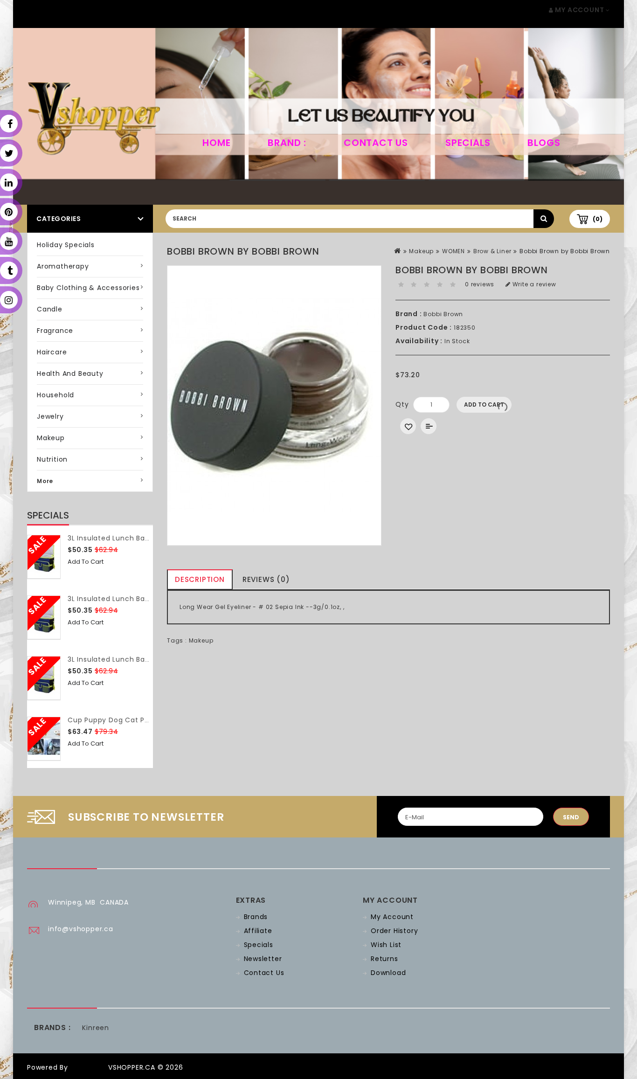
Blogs (543, 142)
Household (55, 395)
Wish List (386, 944)
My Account (392, 916)
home (216, 142)
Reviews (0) (266, 579)
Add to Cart (86, 561)
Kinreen (95, 1027)
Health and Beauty (70, 373)
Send (571, 817)
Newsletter (263, 958)
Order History (394, 930)
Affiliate (258, 930)
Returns (384, 958)
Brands (256, 916)
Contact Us (376, 142)
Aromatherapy (63, 266)
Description (200, 579)
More (45, 481)
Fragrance (55, 330)
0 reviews (479, 284)
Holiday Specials (66, 244)
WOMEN (453, 251)
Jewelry (50, 416)
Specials (467, 142)
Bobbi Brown (443, 314)
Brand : (287, 142)
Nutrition (52, 459)
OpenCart (88, 1067)
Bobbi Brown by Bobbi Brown (564, 251)
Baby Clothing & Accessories (88, 287)
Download (388, 972)
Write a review (533, 284)
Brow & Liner (492, 251)
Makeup (51, 438)
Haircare (52, 352)
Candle (49, 309)
